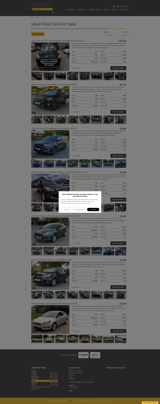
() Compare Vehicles (151, 402)
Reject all (66, 209)
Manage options (80, 209)
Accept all (93, 209)
